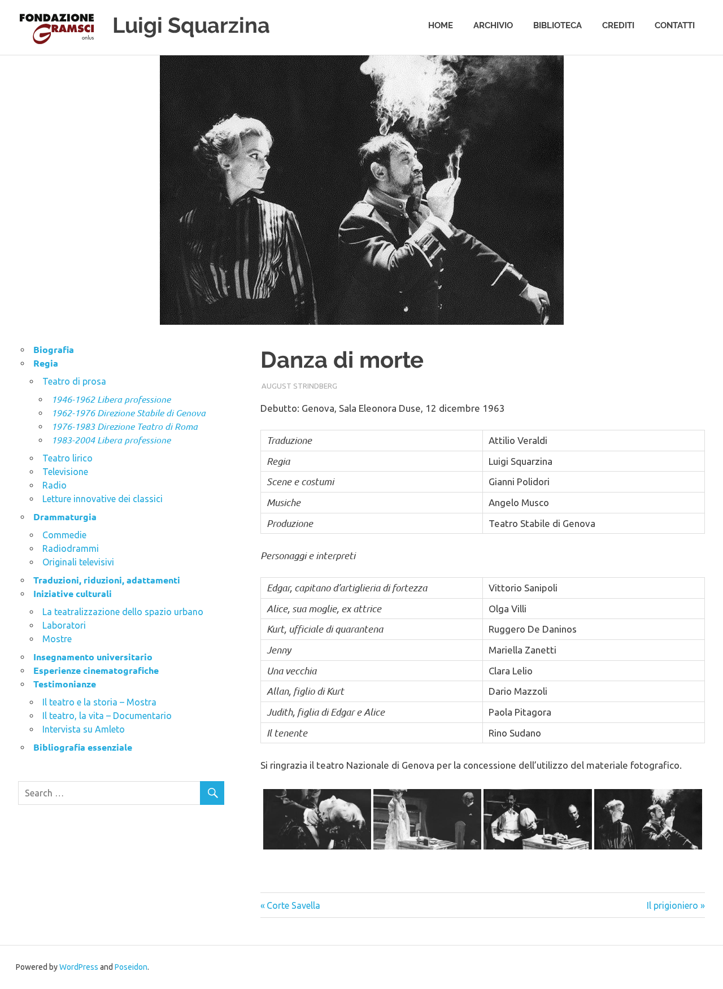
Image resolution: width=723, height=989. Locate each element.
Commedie (64, 535)
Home (440, 25)
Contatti (675, 25)
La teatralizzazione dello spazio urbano (122, 612)
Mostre (57, 639)
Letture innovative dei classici (102, 499)
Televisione (65, 472)
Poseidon (131, 966)
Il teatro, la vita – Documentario (107, 716)
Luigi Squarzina (191, 25)
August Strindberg (299, 386)
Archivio (493, 25)
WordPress (78, 966)
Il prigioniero (672, 905)
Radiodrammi (70, 548)
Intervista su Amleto (83, 729)
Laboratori (64, 625)
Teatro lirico (67, 458)
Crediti (618, 25)
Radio (54, 485)
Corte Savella (293, 905)
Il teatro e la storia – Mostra (99, 702)
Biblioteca (557, 25)
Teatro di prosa (74, 381)
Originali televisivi (78, 562)
